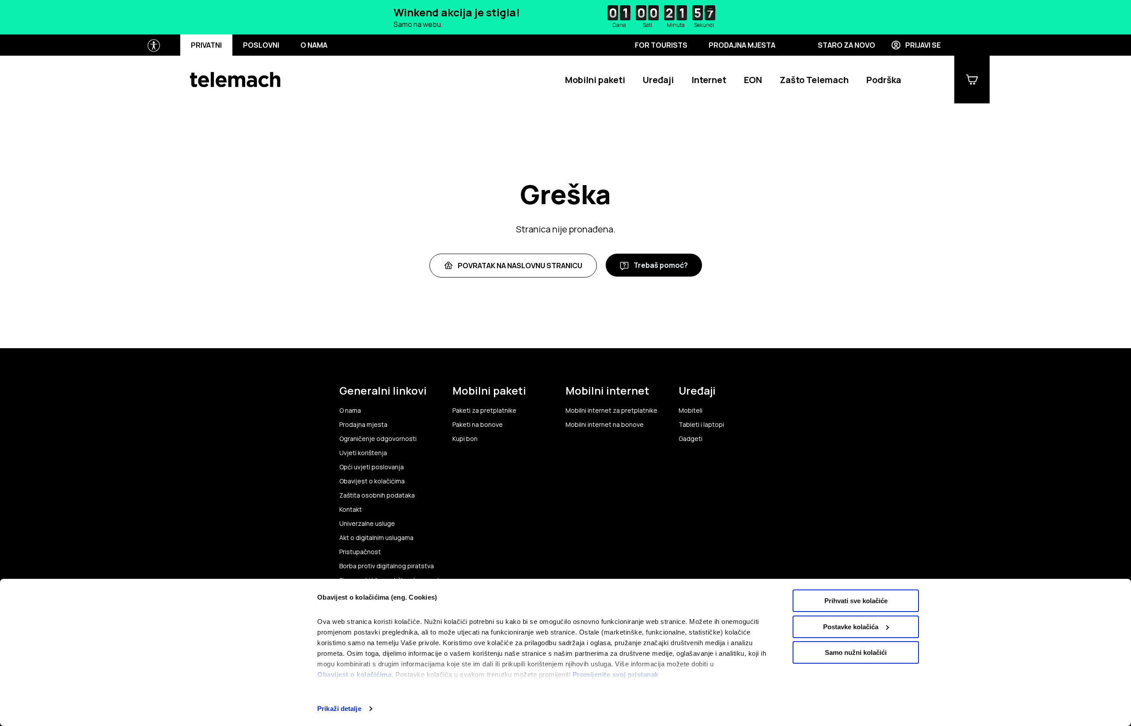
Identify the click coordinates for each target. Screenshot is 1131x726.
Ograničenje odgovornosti (378, 439)
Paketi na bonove (477, 425)
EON (753, 80)
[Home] (235, 79)
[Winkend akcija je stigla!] (565, 17)
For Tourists (661, 45)
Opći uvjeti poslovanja (371, 467)
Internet (708, 80)
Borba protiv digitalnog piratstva (386, 566)
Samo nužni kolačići (856, 652)
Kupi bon (465, 439)
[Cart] (972, 79)
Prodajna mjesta (742, 45)
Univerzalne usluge (367, 524)
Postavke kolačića (850, 627)
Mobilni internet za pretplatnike (611, 410)
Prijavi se (923, 45)
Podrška (883, 80)
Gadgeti (690, 439)
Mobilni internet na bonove (605, 425)
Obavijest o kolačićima (354, 674)
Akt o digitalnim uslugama (376, 538)
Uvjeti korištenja (363, 453)
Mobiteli (690, 410)
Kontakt (350, 509)
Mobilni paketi (595, 80)
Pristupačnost (360, 552)
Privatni (206, 45)
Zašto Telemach (814, 80)
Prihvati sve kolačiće (856, 600)
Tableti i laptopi (701, 425)
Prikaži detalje (339, 708)
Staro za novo (846, 45)
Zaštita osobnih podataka (377, 495)
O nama (313, 45)
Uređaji (658, 80)
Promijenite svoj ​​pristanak (616, 674)
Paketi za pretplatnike (484, 410)
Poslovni (261, 45)
